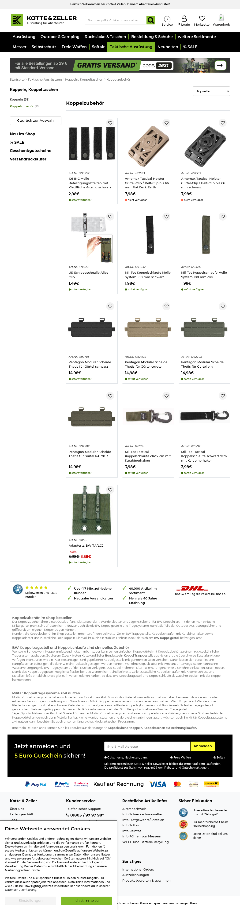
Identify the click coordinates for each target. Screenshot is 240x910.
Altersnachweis (134, 809)
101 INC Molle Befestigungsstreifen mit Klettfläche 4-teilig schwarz (90, 183)
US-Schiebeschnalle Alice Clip (88, 275)
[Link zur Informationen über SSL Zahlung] (183, 835)
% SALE (17, 142)
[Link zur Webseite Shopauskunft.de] (183, 812)
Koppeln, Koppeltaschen (34, 89)
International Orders (138, 869)
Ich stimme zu (87, 900)
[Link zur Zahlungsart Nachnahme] (211, 784)
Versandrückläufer (28, 159)
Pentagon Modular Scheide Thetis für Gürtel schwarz (90, 364)
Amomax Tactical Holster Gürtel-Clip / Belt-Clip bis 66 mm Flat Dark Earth (147, 183)
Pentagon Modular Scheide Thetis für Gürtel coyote (146, 364)
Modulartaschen (105, 721)
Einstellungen (31, 900)
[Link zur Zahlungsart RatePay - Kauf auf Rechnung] (81, 784)
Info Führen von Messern (141, 836)
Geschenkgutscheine (30, 150)
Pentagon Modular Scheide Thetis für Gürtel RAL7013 (90, 454)
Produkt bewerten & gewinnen (146, 880)
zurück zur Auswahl (37, 120)
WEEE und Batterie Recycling (145, 842)
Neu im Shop (22, 134)
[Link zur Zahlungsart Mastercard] (177, 784)
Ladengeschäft (21, 814)
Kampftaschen (22, 663)
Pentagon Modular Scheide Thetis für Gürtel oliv (202, 364)
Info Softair (130, 825)
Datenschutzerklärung (21, 889)
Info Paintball (132, 831)
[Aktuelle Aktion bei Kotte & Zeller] (120, 65)
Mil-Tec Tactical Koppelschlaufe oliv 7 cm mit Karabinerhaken (148, 456)
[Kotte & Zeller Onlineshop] (44, 20)
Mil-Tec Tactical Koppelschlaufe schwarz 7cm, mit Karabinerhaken (204, 456)
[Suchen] (150, 20)
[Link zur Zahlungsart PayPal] (35, 784)
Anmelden (204, 746)
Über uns (17, 809)
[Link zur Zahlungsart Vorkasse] (193, 784)
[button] (24, 37)
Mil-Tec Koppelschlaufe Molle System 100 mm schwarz (148, 275)
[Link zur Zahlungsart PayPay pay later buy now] (62, 784)
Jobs (13, 820)
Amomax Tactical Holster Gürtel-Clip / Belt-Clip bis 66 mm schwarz (203, 183)
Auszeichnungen (135, 875)
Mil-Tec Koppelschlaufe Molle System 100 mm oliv (204, 275)
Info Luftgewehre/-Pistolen (143, 820)
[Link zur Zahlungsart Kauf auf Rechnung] (118, 784)
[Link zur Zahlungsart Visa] (157, 784)
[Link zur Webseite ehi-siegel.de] (183, 824)
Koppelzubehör (24, 106)
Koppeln (19, 99)
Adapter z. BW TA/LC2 (86, 545)
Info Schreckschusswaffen (142, 814)
